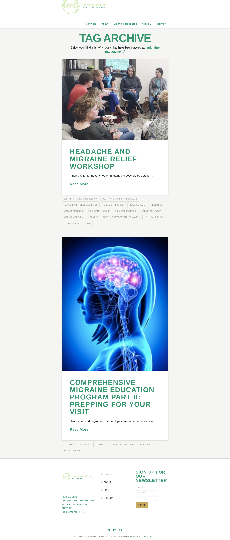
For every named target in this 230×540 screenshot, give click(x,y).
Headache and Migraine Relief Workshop (103, 159)
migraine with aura (73, 217)
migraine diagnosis (73, 211)
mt (156, 444)
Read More (79, 184)
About (107, 481)
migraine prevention (125, 211)
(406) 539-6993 (69, 497)
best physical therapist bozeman (80, 199)
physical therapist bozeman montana (121, 217)
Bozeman (68, 444)
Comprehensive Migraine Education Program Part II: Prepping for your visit (112, 397)
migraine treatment (151, 211)
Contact (108, 497)
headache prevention (113, 205)
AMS (135, 536)
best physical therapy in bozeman (120, 199)
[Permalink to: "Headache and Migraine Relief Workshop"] (115, 99)
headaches (156, 205)
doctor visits (84, 444)
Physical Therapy (154, 217)
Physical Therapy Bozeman (77, 223)
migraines (93, 217)
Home (107, 474)
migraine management (99, 211)
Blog (106, 489)
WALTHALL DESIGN (147, 536)
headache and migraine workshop (80, 205)
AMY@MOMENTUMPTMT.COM (78, 500)
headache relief (138, 205)
